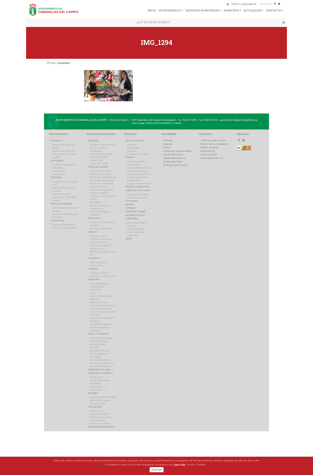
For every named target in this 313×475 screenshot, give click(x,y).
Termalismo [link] (95, 202)
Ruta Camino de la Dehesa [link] (136, 224)
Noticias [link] (167, 140)
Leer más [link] (179, 464)
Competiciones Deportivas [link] (97, 288)
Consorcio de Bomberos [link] (64, 228)
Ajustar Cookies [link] (196, 464)
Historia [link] (130, 157)
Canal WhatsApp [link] (173, 154)
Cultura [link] (92, 231)
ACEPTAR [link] (157, 469)
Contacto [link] (273, 10)
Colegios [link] (94, 225)
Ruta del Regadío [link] (136, 229)
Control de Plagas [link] (99, 341)
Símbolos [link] (132, 145)
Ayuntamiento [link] (170, 10)
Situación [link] (132, 151)
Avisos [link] (167, 147)
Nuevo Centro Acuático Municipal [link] (101, 297)
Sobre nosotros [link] (135, 140)
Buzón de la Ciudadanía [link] (214, 144)
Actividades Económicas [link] (139, 168)
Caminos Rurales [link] (136, 211)
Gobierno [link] (56, 140)
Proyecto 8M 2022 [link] (99, 157)
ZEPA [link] (129, 238)
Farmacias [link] (132, 200)
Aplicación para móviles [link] (177, 151)
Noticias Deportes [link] (99, 283)
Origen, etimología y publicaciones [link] (137, 179)
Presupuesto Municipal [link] (63, 145)
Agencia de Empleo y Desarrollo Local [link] (100, 402)
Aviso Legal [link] (138, 123)
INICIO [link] (152, 10)
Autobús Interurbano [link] (100, 423)
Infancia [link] (92, 268)
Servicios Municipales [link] (202, 10)
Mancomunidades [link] (61, 203)
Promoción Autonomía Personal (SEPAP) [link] (101, 185)
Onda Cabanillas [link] (172, 161)
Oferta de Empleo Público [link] (103, 397)
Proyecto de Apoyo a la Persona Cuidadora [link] (101, 191)
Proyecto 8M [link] (96, 160)
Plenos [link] (55, 148)
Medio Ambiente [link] (98, 333)
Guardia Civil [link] (96, 377)
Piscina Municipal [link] (98, 302)
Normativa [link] (57, 160)
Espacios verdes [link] (97, 344)
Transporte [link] (95, 406)
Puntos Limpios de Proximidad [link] (99, 355)
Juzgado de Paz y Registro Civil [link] (65, 183)
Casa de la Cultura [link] (99, 242)
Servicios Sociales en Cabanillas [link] (100, 213)
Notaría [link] (130, 204)
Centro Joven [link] (96, 265)
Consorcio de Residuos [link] (63, 225)
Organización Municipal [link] (139, 183)
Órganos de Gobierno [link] (63, 151)
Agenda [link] (167, 144)
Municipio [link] (231, 10)
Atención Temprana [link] (100, 205)
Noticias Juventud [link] (99, 262)
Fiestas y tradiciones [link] (137, 186)
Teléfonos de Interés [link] (213, 140)
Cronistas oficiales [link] (136, 161)
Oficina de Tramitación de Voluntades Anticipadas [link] (103, 179)
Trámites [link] (56, 177)
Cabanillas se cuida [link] (99, 369)
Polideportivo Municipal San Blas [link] (102, 319)
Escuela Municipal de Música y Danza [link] (100, 247)
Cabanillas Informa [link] (174, 158)
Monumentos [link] (134, 164)
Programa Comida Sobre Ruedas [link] (103, 197)
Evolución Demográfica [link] (139, 174)
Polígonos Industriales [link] (138, 194)
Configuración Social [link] (137, 171)
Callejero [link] (131, 207)
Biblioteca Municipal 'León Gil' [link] (103, 253)
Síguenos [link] (242, 134)
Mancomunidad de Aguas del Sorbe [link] (65, 215)
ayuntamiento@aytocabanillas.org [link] (238, 120)
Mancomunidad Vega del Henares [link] (64, 209)
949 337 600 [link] (190, 120)
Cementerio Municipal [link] (101, 426)
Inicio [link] (53, 63)
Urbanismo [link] (57, 168)
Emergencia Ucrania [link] (175, 165)
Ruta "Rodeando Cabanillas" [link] (135, 233)
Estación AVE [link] (96, 411)
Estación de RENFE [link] (99, 414)
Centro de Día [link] (97, 208)
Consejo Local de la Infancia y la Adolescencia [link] (102, 274)
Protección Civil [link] (97, 389)
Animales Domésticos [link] (100, 366)
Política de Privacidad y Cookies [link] (163, 123)
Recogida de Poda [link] (99, 350)
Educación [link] (94, 218)
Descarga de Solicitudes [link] (64, 197)
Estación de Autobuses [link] (101, 417)
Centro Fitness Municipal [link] (102, 305)
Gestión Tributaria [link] (61, 194)
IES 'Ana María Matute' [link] (101, 228)
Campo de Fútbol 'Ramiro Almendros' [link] (103, 313)
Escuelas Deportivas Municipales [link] (100, 329)
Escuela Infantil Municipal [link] (102, 222)
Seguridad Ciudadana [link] (100, 372)
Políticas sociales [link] (98, 166)
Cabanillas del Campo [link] (138, 154)
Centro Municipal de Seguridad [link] (100, 382)
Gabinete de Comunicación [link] (209, 153)
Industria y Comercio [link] (138, 190)
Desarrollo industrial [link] (137, 197)
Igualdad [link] (93, 140)
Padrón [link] (56, 200)
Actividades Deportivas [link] (101, 324)
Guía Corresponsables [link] (101, 154)
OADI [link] (92, 293)
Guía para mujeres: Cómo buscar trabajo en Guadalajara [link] (103, 148)
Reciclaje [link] (94, 347)
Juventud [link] (93, 258)
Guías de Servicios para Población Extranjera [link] (101, 172)
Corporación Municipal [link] (63, 154)
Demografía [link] (133, 148)
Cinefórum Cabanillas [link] (101, 239)
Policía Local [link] (96, 386)
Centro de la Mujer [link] (99, 163)
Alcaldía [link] (56, 157)
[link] (244, 4)
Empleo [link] (93, 393)
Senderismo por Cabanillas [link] (135, 217)
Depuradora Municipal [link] (101, 338)
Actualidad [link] (252, 10)
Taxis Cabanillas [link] (98, 420)
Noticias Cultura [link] (98, 236)
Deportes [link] (94, 279)
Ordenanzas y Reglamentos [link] (59, 172)
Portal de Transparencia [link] (64, 164)
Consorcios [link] (57, 220)
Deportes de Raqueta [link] (101, 308)
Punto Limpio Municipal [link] (102, 363)
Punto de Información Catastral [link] (63, 189)
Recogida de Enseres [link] (100, 360)
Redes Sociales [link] (209, 147)
